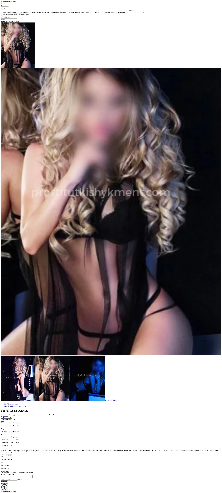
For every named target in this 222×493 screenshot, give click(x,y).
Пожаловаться (5, 416)
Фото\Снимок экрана (7, 14)
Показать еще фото (110, 400)
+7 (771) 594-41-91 (6, 418)
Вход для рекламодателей (8, 1)
